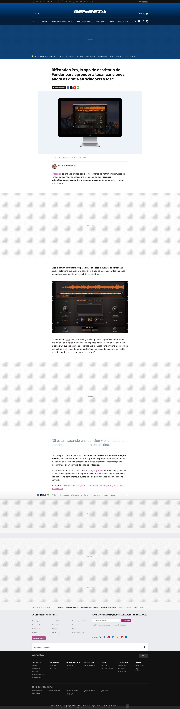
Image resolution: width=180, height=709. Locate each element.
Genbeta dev (76, 625)
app (113, 495)
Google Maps (102, 56)
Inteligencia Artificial (79, 633)
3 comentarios (60, 88)
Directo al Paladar (89, 665)
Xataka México (37, 690)
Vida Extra (52, 668)
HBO (125, 56)
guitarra (85, 495)
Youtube (108, 637)
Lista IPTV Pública (125, 607)
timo (73, 629)
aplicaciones (96, 495)
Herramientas (64, 495)
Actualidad (56, 621)
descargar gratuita (94, 470)
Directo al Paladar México (89, 691)
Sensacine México (72, 690)
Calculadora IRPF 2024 (108, 607)
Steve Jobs (70, 56)
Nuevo (142, 14)
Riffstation (56, 174)
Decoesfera (121, 668)
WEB (112, 21)
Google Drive (134, 56)
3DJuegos (52, 665)
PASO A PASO (123, 21)
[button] (67, 166)
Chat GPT (50, 607)
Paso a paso (36, 621)
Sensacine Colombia (69, 694)
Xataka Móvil (36, 668)
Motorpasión (105, 665)
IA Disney (60, 607)
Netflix (34, 633)
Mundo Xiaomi (36, 677)
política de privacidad (119, 625)
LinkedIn (126, 637)
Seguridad (55, 625)
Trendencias (122, 665)
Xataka (34, 665)
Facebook (143, 21)
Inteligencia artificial (79, 621)
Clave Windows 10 (72, 607)
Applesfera (35, 671)
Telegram (147, 21)
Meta (111, 56)
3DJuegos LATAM (55, 690)
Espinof (68, 668)
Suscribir (126, 620)
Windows (75, 495)
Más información (105, 707)
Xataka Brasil (36, 693)
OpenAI (60, 56)
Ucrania (118, 56)
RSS (117, 637)
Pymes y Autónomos (138, 669)
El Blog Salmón (139, 665)
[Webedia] (38, 655)
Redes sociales (37, 629)
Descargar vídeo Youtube (89, 607)
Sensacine (69, 665)
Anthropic (52, 56)
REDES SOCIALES (84, 21)
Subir (142, 655)
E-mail (78, 87)
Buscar (144, 647)
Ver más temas (38, 638)
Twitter (135, 21)
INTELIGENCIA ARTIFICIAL (62, 21)
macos (106, 495)
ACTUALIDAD (43, 21)
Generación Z (90, 56)
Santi (68, 339)
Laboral (54, 629)
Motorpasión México (105, 691)
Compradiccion (122, 671)
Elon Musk (80, 56)
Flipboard (139, 21)
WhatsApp (55, 633)
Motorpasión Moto (107, 668)
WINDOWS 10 (100, 21)
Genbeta (90, 11)
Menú (37, 14)
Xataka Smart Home (38, 674)
